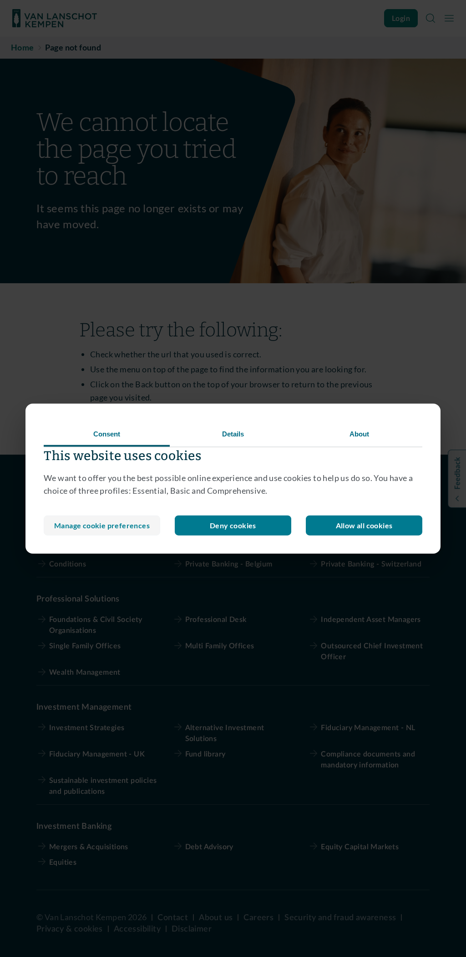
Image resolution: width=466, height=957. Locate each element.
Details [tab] (233, 433)
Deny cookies (233, 525)
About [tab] (360, 433)
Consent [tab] (107, 433)
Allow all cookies (364, 525)
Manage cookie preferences (102, 525)
